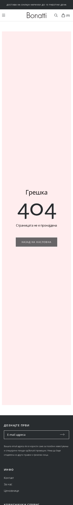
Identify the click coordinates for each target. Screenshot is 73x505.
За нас (8, 484)
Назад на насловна (37, 242)
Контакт (9, 478)
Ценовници (11, 491)
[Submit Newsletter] (62, 435)
